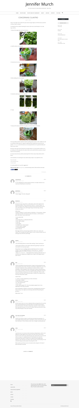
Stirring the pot (21, 167)
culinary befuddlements (61, 34)
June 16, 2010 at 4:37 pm (18, 202)
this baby (59, 30)
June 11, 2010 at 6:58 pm (18, 241)
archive (47, 12)
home (17, 12)
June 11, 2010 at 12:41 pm (19, 316)
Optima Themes (18, 405)
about (42, 12)
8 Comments (44, 172)
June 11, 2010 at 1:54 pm (18, 301)
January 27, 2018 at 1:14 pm (19, 180)
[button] (62, 13)
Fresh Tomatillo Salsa (14, 161)
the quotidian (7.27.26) (61, 43)
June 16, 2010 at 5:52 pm (18, 192)
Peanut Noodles (13, 159)
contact (53, 12)
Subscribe (63, 19)
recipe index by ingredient (33, 12)
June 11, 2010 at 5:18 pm (18, 263)
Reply (45, 179)
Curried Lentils (13, 162)
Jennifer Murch (39, 4)
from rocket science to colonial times (62, 40)
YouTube (58, 12)
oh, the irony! (16, 144)
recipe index (23, 12)
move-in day (60, 26)
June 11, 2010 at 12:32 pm (19, 329)
